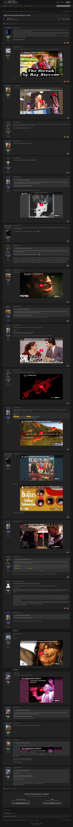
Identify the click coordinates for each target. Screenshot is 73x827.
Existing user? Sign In (60, 2)
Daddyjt (26, 179)
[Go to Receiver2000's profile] (8, 89)
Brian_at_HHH (27, 248)
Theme (32, 823)
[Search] (69, 6)
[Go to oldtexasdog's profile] (5, 19)
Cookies (41, 823)
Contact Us (37, 823)
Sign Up (68, 2)
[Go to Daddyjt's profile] (8, 127)
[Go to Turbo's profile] (8, 51)
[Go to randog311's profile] (8, 637)
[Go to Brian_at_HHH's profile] (8, 232)
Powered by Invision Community (36, 825)
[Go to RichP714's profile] (8, 182)
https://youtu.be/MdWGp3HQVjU (19, 39)
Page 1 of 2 (14, 23)
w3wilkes (26, 742)
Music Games (15, 19)
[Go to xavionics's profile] (8, 744)
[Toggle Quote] (14, 179)
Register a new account (21, 803)
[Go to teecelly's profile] (8, 585)
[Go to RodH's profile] (8, 162)
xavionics (26, 770)
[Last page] (10, 23)
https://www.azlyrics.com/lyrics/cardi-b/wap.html (21, 127)
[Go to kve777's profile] (8, 275)
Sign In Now (52, 803)
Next (8, 23)
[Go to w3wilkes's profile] (8, 677)
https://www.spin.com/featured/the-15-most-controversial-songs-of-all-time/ (26, 583)
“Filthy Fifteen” (59, 597)
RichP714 (27, 559)
